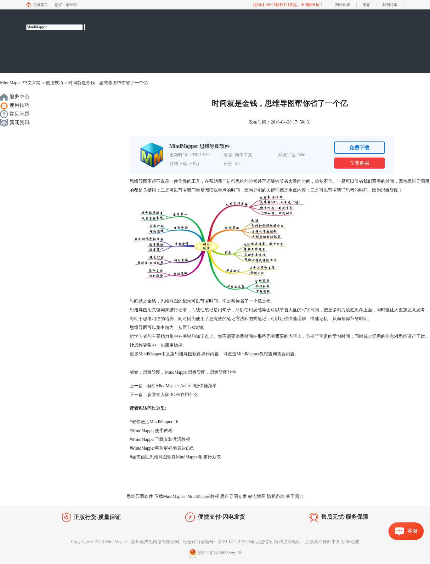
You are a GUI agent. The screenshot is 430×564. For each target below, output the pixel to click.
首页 (30, 34)
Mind (33, 16)
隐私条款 (276, 496)
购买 (30, 55)
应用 (30, 69)
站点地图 (257, 496)
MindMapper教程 (252, 354)
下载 (30, 48)
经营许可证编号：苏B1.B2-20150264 (218, 541)
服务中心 (19, 96)
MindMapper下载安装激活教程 (160, 439)
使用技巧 (54, 82)
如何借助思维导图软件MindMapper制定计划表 (175, 457)
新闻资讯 (19, 122)
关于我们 (294, 496)
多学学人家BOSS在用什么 (172, 394)
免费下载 (359, 147)
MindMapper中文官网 (20, 82)
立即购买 (359, 163)
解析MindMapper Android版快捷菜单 (182, 385)
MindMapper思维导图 (185, 372)
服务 (30, 62)
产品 (30, 41)
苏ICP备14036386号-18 (219, 552)
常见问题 (19, 114)
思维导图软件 (223, 372)
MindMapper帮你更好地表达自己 (162, 448)
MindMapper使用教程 (151, 430)
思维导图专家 (233, 496)
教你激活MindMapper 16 (154, 421)
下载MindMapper (170, 496)
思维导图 (416, 181)
